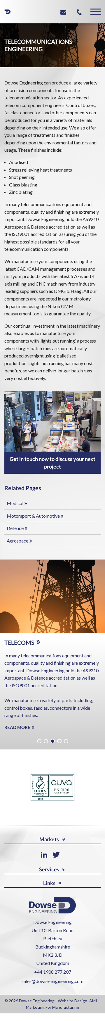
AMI (93, 1005)
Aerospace (17, 540)
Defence (15, 528)
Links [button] (49, 887)
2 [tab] (46, 746)
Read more (17, 734)
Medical (15, 503)
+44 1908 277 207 (52, 976)
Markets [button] (49, 844)
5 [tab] (66, 746)
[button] (95, 11)
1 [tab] (39, 746)
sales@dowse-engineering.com (52, 986)
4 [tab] (59, 746)
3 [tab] (52, 746)
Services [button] (49, 874)
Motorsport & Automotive (33, 516)
